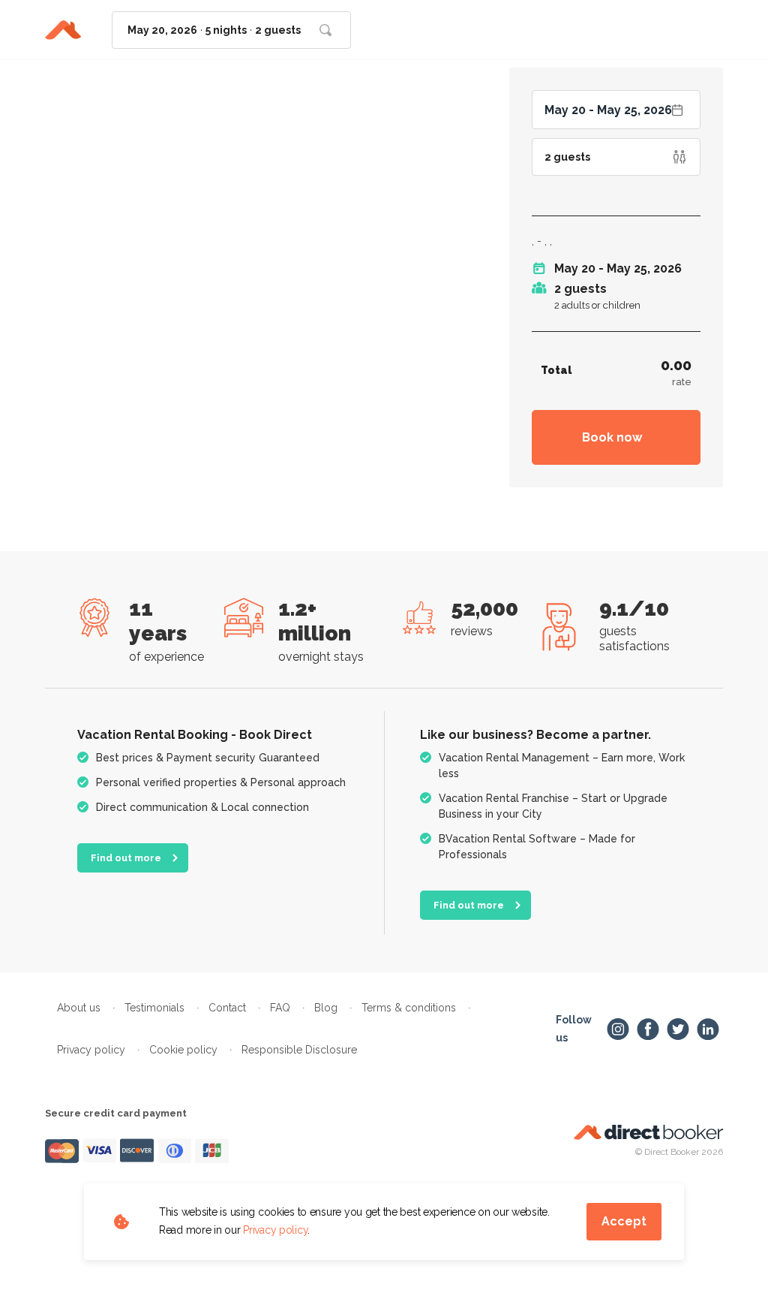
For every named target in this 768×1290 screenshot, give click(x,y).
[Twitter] (678, 1029)
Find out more (126, 858)
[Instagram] (618, 1029)
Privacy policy (275, 1230)
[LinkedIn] (708, 1029)
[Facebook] (648, 1029)
